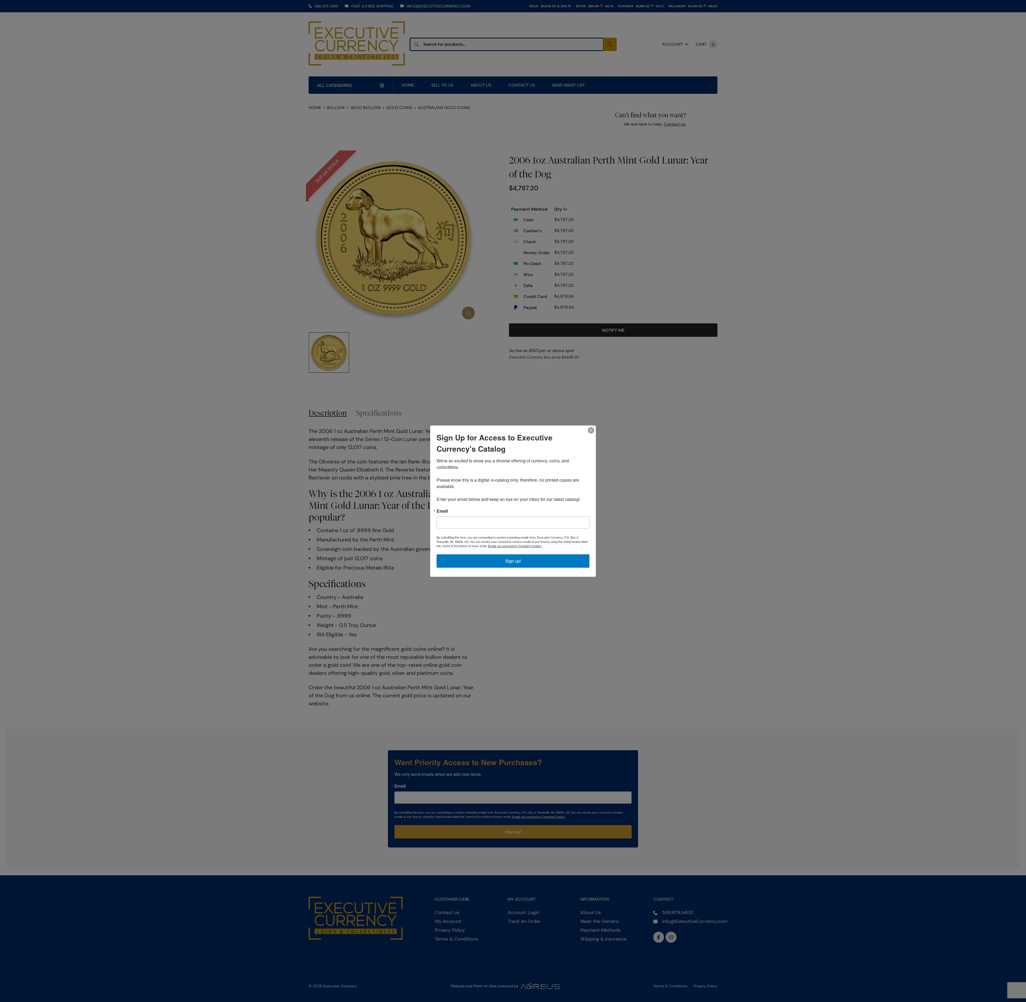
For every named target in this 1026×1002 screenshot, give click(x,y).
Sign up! (513, 561)
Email (442, 511)
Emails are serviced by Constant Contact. (515, 546)
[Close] (591, 430)
